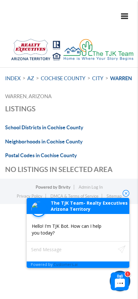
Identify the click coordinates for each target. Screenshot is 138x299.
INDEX (13, 78)
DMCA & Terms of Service (74, 196)
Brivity (64, 187)
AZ (30, 78)
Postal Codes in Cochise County (41, 155)
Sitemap (114, 196)
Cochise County (63, 78)
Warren (121, 78)
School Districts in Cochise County (44, 127)
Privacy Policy (29, 196)
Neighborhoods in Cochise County (44, 141)
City (97, 78)
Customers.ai (66, 264)
